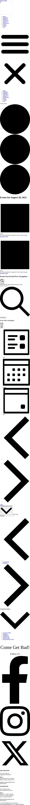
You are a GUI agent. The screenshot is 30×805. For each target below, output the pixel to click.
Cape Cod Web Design (5, 804)
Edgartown (5, 17)
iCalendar (5, 634)
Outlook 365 (6, 635)
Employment (6, 23)
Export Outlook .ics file (8, 639)
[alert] (15, 218)
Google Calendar (7, 632)
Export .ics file (6, 638)
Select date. (15, 514)
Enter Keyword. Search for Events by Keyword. (11, 284)
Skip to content (3, 0)
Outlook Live (6, 636)
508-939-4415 (3, 783)
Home (4, 16)
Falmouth (5, 19)
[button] (15, 59)
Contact (4, 25)
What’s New (6, 20)
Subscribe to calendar (5, 609)
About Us (5, 21)
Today (1, 504)
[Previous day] (16, 459)
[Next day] (16, 502)
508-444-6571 (3, 800)
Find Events (3, 317)
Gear (4, 26)
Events (4, 24)
